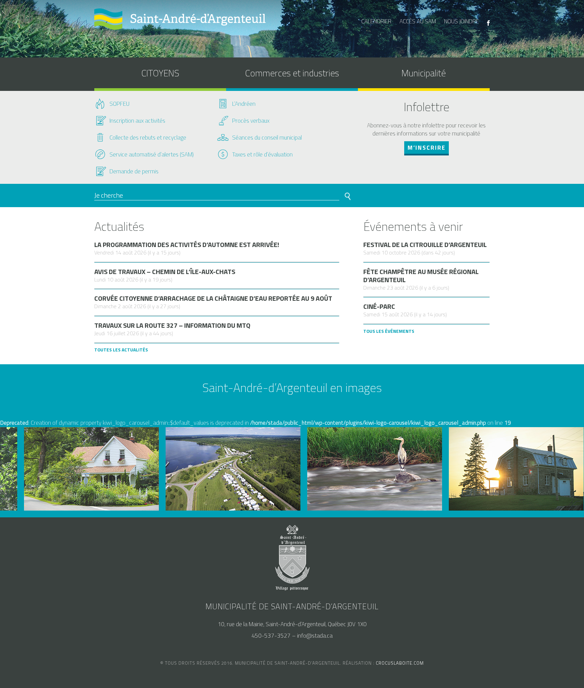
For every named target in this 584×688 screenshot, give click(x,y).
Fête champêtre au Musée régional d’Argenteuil (421, 276)
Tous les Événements (388, 331)
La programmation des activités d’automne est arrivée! (186, 245)
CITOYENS (160, 73)
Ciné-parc (379, 306)
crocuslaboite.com (400, 663)
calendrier (376, 21)
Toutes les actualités (121, 349)
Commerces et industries (292, 73)
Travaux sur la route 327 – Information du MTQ (172, 325)
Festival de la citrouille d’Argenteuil (425, 245)
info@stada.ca (315, 635)
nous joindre (461, 21)
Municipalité (424, 73)
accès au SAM (417, 21)
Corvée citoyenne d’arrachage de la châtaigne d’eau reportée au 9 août (213, 298)
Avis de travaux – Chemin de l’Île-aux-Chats (164, 272)
